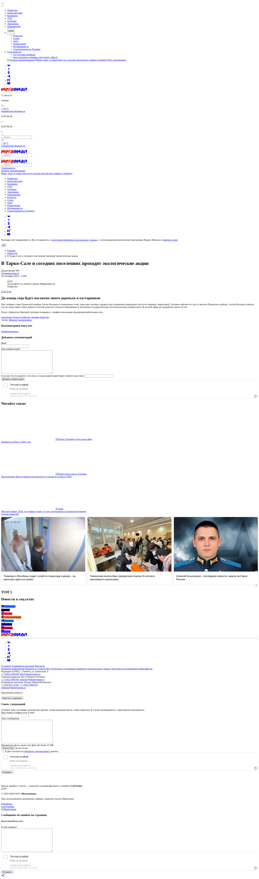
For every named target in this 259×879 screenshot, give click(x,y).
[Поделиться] (3, 876)
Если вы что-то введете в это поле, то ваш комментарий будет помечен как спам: (42, 376)
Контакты (40, 666)
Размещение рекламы (23, 666)
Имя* (4, 343)
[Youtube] (8, 84)
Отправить (7, 772)
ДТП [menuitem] (9, 18)
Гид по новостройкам (24, 54)
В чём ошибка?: (9, 827)
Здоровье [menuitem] (11, 21)
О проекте (6, 666)
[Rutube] (9, 80)
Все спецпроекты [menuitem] (117, 60)
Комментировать (9, 331)
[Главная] (14, 90)
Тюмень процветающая (13, 170)
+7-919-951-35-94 (10, 685)
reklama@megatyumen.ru (13, 687)
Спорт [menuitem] (16, 38)
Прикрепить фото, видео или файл (27, 745)
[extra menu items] (11, 31)
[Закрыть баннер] (2, 3)
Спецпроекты (8, 168)
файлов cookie (170, 240)
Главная (11, 250)
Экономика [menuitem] (13, 23)
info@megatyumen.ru (30, 674)
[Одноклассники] (8, 73)
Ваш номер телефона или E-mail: (18, 712)
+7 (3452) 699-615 (29, 685)
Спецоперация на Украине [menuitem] (26, 49)
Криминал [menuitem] (12, 15)
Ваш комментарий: (11, 349)
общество (44, 317)
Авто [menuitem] (15, 41)
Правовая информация (12, 668)
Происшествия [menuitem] (14, 13)
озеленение (7, 317)
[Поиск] (2, 135)
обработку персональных (37, 751)
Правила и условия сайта (38, 668)
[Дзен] (8, 69)
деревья (35, 317)
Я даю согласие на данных (31, 751)
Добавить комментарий (12, 379)
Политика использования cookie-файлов (131, 668)
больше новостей (10, 514)
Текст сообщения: (10, 718)
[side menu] (2, 149)
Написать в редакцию (12, 698)
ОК (3, 245)
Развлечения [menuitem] (19, 44)
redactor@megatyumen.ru (32, 679)
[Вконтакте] (8, 66)
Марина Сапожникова (20, 320)
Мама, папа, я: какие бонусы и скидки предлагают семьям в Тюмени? (37, 173)
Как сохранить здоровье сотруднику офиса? (35, 57)
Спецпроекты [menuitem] (14, 52)
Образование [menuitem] (14, 26)
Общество (12, 253)
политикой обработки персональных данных (74, 240)
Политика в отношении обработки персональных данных (81, 668)
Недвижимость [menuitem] (21, 46)
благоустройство (21, 317)
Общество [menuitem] (12, 10)
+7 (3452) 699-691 (10, 674)
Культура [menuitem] (17, 35)
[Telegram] (8, 77)
